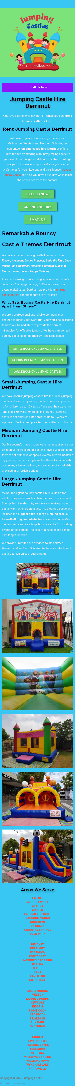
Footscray (37, 956)
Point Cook (37, 1010)
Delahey (37, 944)
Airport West (37, 902)
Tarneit (37, 1037)
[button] (37, 4)
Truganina (37, 1049)
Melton (37, 994)
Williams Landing (37, 1057)
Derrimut (37, 948)
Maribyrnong (37, 991)
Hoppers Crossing (37, 960)
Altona (37, 906)
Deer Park (37, 934)
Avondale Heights (38, 914)
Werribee (37, 1053)
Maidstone (37, 980)
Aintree (37, 898)
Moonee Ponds (37, 999)
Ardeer (37, 910)
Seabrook (37, 1014)
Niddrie (37, 1006)
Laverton (37, 976)
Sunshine (38, 1022)
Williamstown (37, 1061)
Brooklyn (37, 922)
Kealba (37, 964)
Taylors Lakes (37, 1045)
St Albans (38, 1018)
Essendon (37, 952)
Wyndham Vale (37, 1064)
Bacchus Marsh (37, 918)
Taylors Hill (38, 1041)
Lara (37, 972)
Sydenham (37, 1026)
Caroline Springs (37, 929)
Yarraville (37, 1068)
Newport (38, 1002)
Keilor (37, 968)
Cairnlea (37, 926)
